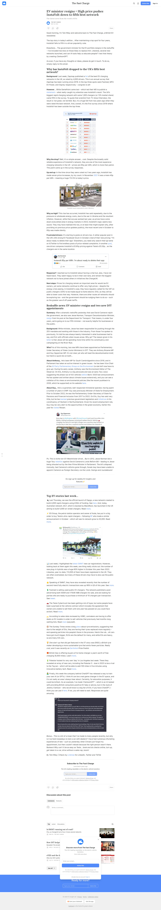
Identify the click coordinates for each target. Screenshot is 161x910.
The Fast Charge (56, 22)
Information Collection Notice (80, 871)
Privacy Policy (94, 871)
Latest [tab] (54, 824)
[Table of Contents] (2, 455)
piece (78, 627)
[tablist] (55, 801)
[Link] (43, 70)
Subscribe (145, 3)
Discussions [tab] (60, 824)
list (86, 76)
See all (50, 868)
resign (49, 318)
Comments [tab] (51, 801)
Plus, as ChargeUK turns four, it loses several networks (64, 832)
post (110, 243)
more (88, 509)
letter (49, 340)
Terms (85, 897)
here (84, 383)
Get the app (89, 901)
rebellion (59, 462)
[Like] (48, 28)
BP (91, 516)
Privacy (79, 897)
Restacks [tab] (59, 801)
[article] (80, 833)
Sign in (155, 3)
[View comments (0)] (53, 28)
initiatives (102, 399)
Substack (71, 906)
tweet (52, 598)
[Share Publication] (138, 3)
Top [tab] (49, 824)
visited (56, 408)
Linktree (71, 755)
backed (63, 399)
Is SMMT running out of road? (60, 829)
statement (51, 92)
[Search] (134, 3)
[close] (98, 839)
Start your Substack (75, 901)
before (85, 375)
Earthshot (74, 648)
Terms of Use (89, 870)
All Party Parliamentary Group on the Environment (73, 366)
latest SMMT (78, 564)
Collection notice (93, 897)
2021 (96, 175)
